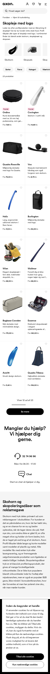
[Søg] (6, 11)
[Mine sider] (27, 4)
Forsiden (6, 17)
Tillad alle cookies (25, 656)
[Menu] (45, 4)
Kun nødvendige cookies (25, 664)
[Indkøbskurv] (39, 4)
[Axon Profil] (8, 4)
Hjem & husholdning (21, 17)
